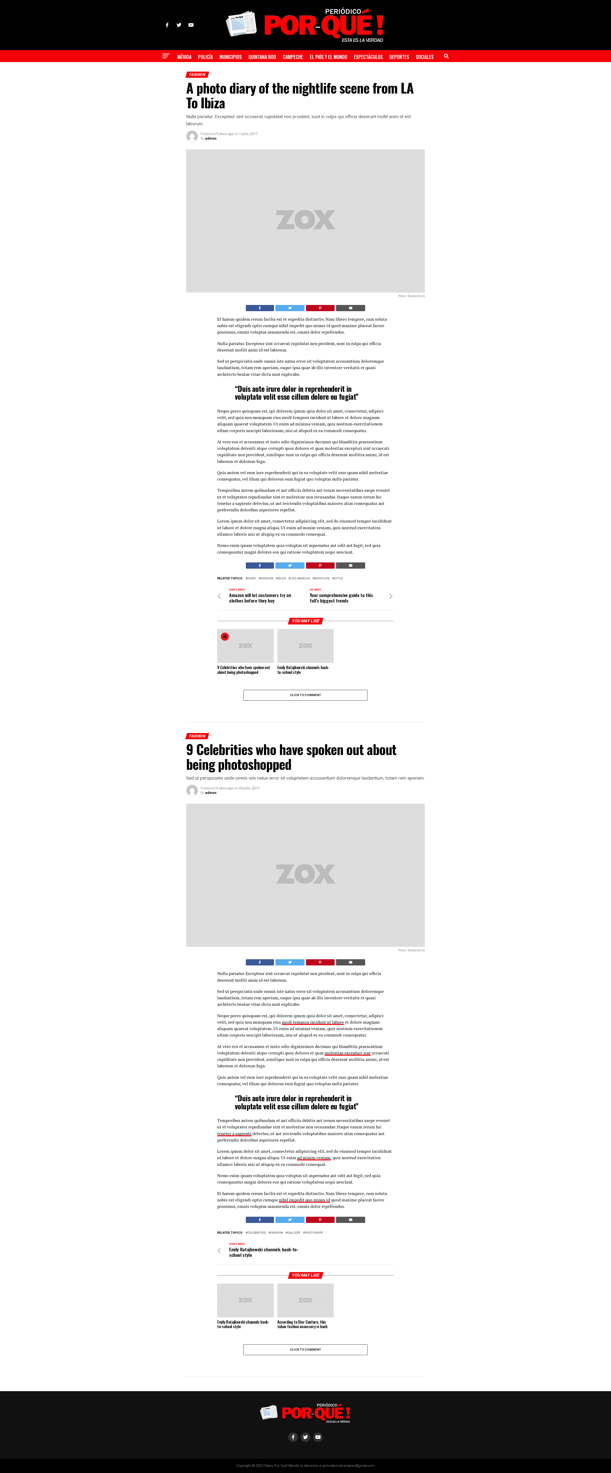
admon (210, 138)
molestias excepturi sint (348, 1053)
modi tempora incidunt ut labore (313, 1022)
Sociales (425, 56)
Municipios (231, 56)
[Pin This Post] (320, 308)
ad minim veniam (314, 1157)
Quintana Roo (262, 56)
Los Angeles (300, 578)
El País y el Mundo (328, 56)
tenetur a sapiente (234, 1133)
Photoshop (314, 1232)
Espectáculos (368, 56)
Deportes (399, 56)
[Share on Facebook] (260, 308)
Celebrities (256, 1232)
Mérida (184, 56)
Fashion (266, 578)
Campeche (293, 56)
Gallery (293, 1232)
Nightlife (322, 578)
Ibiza (282, 578)
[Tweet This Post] (290, 308)
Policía (205, 56)
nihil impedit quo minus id (304, 1200)
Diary (251, 578)
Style (338, 578)
